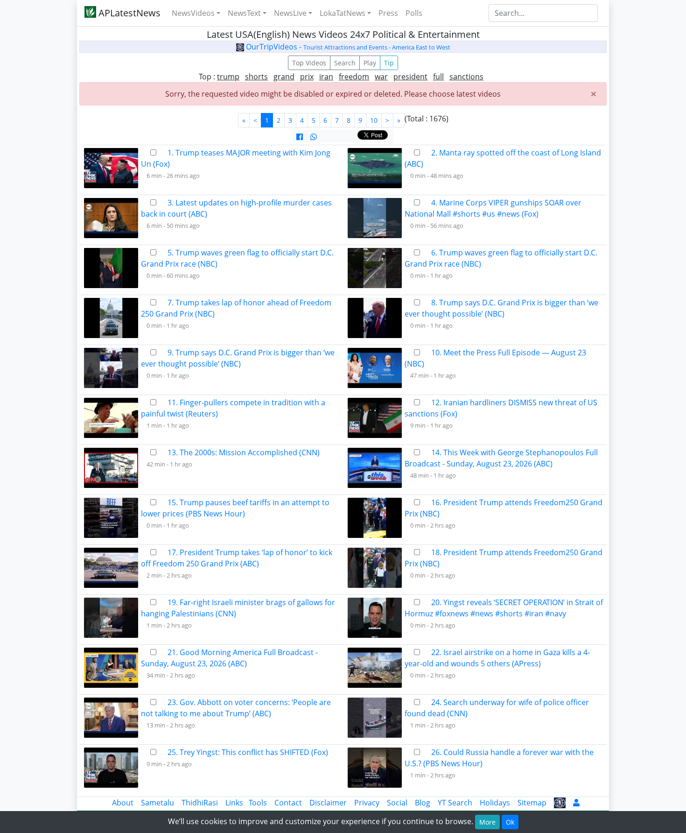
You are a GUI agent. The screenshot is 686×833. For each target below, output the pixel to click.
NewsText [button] (244, 13)
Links (234, 803)
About (122, 803)
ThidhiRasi (200, 803)
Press (388, 13)
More (487, 822)
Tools (258, 803)
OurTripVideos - (347, 47)
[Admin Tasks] (576, 803)
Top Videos (309, 62)
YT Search (455, 803)
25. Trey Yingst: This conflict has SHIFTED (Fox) (248, 752)
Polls (414, 13)
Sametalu (157, 803)
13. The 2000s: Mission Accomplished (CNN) (244, 452)
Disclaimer (328, 803)
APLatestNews (128, 13)
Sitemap (532, 803)
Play (370, 62)
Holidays (495, 803)
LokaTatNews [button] (342, 13)
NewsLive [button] (290, 13)
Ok (510, 822)
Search (345, 62)
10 (374, 120)
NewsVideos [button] (193, 13)
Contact (288, 803)
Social (397, 803)
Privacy (366, 803)
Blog (422, 803)
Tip (389, 62)
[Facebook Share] (299, 137)
